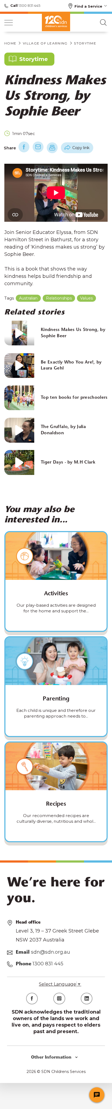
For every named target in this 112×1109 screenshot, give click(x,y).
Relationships (59, 298)
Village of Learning (45, 43)
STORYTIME (85, 43)
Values (86, 298)
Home (10, 43)
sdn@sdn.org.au (50, 952)
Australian (28, 298)
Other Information (52, 1057)
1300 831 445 (29, 5)
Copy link (80, 147)
